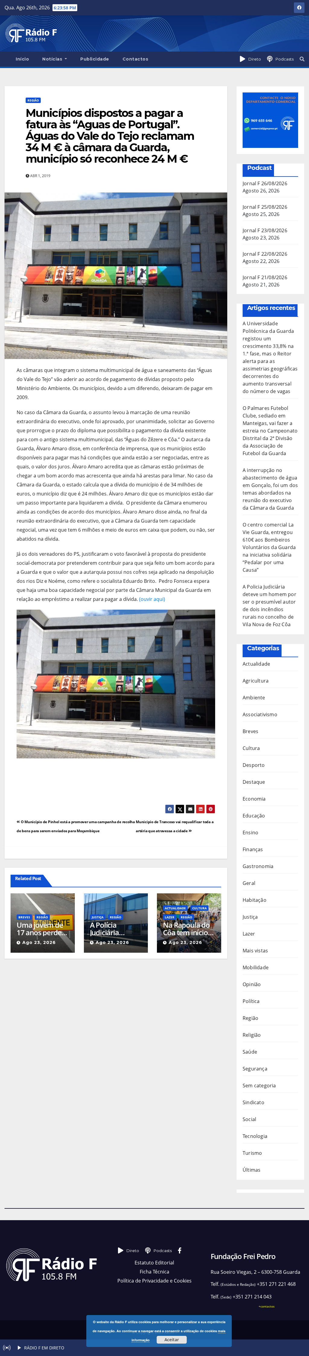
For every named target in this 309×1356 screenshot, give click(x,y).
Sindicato (253, 1102)
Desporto (254, 765)
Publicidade (94, 59)
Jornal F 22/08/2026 (265, 254)
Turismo (252, 1153)
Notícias (53, 59)
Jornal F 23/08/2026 (265, 230)
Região (33, 100)
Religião (252, 1035)
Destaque (254, 782)
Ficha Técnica (154, 1271)
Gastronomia (258, 866)
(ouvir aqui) (152, 599)
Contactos (135, 59)
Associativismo (260, 714)
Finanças (253, 849)
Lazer (169, 917)
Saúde (250, 1051)
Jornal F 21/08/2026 (265, 277)
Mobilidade (256, 967)
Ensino (250, 832)
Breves (24, 917)
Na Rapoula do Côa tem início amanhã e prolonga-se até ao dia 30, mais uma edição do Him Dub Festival (187, 928)
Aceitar (171, 1339)
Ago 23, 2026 (39, 942)
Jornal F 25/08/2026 (265, 207)
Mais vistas (255, 950)
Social (249, 1119)
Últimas (251, 1170)
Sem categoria (259, 1085)
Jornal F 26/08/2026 (265, 183)
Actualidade (175, 908)
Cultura (199, 908)
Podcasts (285, 59)
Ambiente (254, 697)
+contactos (267, 1306)
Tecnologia (255, 1136)
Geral (249, 883)
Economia (254, 798)
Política (251, 1001)
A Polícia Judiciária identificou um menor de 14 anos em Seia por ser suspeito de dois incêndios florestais (115, 928)
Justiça (98, 917)
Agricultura (256, 680)
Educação (254, 815)
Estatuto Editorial (154, 1262)
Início (22, 59)
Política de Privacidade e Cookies (154, 1280)
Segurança (255, 1068)
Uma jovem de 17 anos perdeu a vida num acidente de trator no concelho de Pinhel (41, 928)
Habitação (254, 900)
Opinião (252, 984)
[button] (302, 59)
